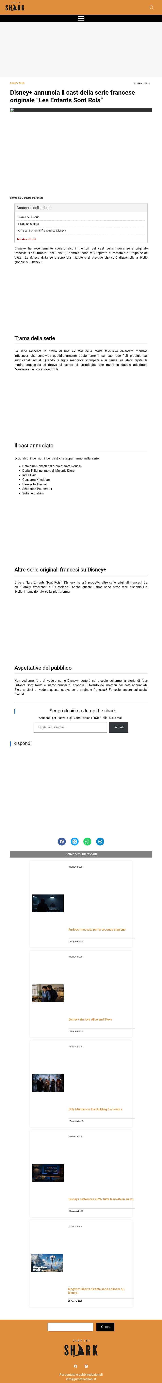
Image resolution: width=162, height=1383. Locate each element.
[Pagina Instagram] (86, 1367)
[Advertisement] (81, 49)
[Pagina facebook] (76, 1367)
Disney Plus (17, 83)
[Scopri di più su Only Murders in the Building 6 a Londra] (48, 1083)
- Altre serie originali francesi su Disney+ (41, 230)
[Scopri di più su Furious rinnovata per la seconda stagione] (48, 903)
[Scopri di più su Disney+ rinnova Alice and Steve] (48, 993)
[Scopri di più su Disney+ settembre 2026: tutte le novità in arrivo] (48, 1173)
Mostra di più (26, 239)
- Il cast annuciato (28, 224)
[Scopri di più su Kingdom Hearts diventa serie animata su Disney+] (47, 1263)
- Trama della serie (28, 217)
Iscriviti (119, 727)
